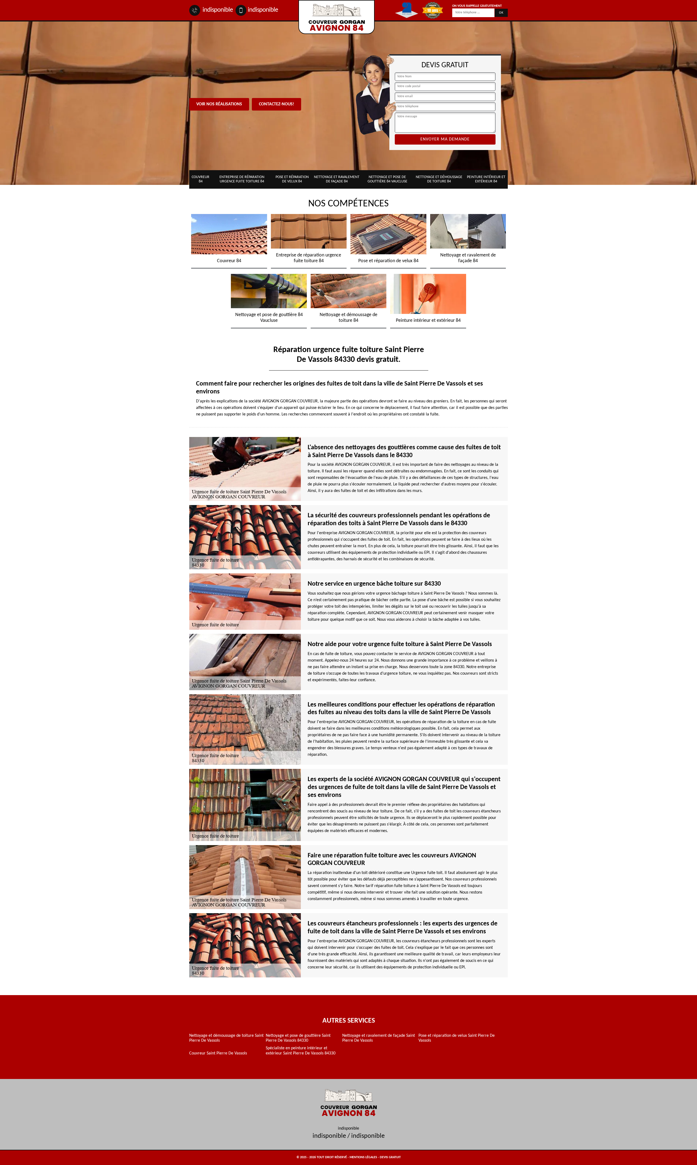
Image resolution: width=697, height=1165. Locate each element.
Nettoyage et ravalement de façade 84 (336, 179)
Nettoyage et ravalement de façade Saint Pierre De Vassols (378, 1038)
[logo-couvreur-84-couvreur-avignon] (336, 17)
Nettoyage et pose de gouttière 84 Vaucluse (387, 179)
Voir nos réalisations (219, 104)
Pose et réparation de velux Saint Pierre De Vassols (456, 1038)
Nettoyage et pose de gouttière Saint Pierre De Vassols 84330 (298, 1038)
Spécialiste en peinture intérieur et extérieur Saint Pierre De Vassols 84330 (300, 1050)
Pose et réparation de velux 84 (292, 179)
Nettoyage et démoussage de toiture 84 (439, 179)
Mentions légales (363, 1157)
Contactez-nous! (276, 104)
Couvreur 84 (200, 179)
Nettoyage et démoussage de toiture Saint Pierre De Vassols (226, 1038)
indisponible (217, 10)
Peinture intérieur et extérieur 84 (486, 179)
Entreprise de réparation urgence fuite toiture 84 (241, 179)
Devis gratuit (390, 1157)
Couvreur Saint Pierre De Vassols (218, 1053)
